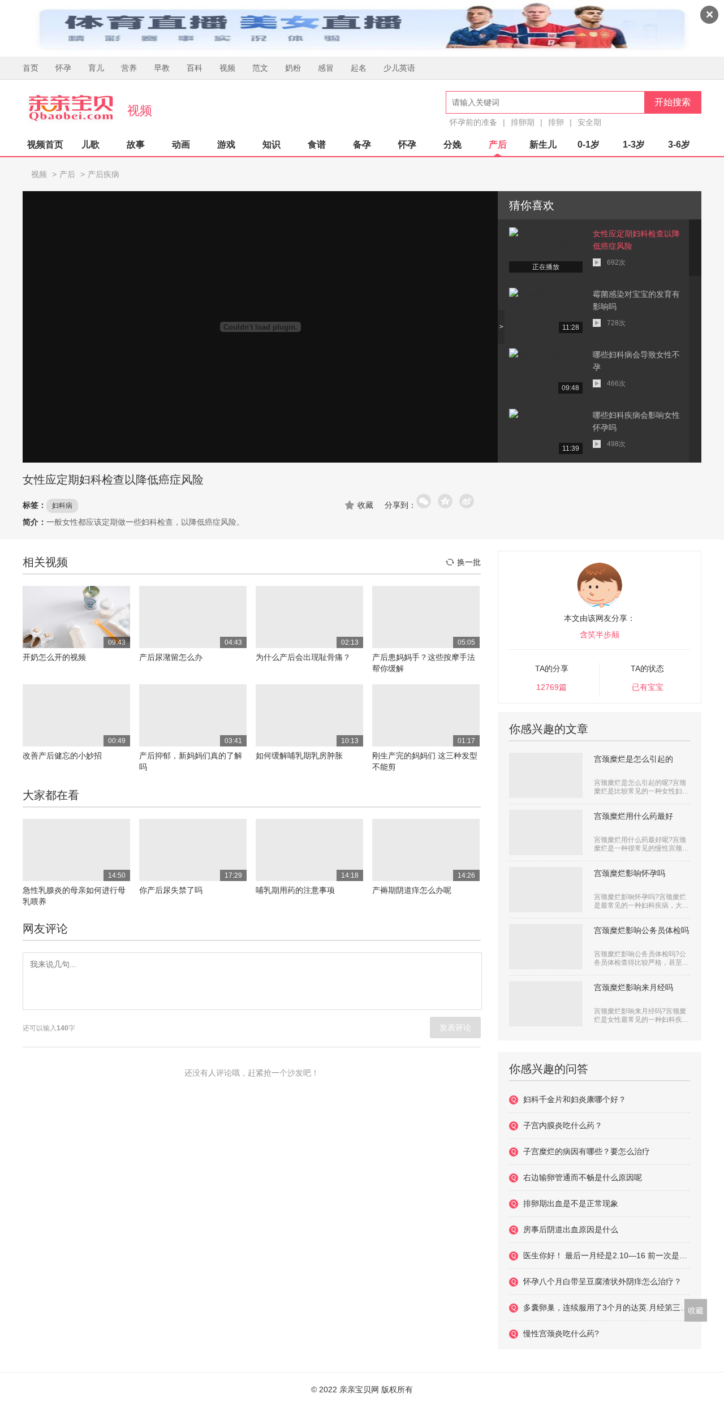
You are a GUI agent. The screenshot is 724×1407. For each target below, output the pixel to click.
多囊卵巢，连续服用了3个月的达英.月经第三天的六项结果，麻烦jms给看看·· (606, 1307)
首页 (30, 67)
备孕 (362, 144)
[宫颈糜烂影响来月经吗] (546, 1003)
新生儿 (543, 144)
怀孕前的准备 (473, 122)
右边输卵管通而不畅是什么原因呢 (582, 1177)
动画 (181, 144)
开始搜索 (672, 102)
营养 (129, 67)
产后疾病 (103, 174)
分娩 (452, 144)
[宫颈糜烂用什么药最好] (546, 832)
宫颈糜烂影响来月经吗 (633, 987)
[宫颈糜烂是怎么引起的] (546, 775)
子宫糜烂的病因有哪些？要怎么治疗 (586, 1151)
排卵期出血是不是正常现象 (570, 1203)
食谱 (317, 144)
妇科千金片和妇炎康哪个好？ (574, 1099)
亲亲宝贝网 (71, 108)
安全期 (589, 122)
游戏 (226, 144)
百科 (194, 67)
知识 (271, 144)
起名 (359, 67)
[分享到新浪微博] (467, 502)
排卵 (556, 122)
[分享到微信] (424, 502)
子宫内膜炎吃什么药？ (562, 1125)
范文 (260, 67)
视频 (227, 67)
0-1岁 (589, 144)
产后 (498, 144)
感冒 (326, 67)
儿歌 (90, 144)
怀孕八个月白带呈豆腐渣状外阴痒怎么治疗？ (602, 1281)
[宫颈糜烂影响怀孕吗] (546, 889)
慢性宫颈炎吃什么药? (561, 1333)
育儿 (96, 67)
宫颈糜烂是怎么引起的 (633, 758)
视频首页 (45, 144)
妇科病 (62, 506)
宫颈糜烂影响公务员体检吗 (641, 930)
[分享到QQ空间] (446, 502)
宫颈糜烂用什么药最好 (633, 816)
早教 (162, 67)
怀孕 (63, 67)
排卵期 (523, 122)
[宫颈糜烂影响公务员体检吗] (546, 946)
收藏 (365, 505)
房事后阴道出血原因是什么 (570, 1229)
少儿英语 (399, 67)
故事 (136, 144)
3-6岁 (679, 144)
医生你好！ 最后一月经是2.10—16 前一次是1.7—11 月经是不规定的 (606, 1255)
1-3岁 (634, 144)
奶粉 (293, 67)
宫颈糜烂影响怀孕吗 (629, 873)
